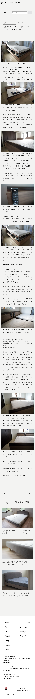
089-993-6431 (7, 662)
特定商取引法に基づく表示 (24, 690)
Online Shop (25, 623)
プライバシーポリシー (23, 688)
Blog (7, 641)
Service (8, 627)
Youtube (23, 627)
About (7, 623)
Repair (7, 636)
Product (8, 632)
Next (30, 493)
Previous (5, 493)
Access (8, 645)
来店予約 (23, 636)
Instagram (24, 632)
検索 (30, 12)
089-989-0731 (7, 670)
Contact (8, 650)
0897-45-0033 (7, 678)
